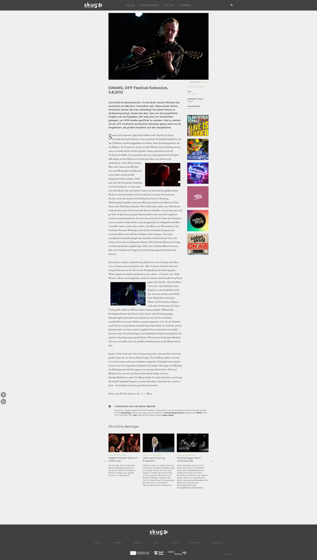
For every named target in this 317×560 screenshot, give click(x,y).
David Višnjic (192, 94)
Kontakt (174, 543)
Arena (143, 393)
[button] (232, 5)
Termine (185, 5)
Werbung (138, 543)
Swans (190, 109)
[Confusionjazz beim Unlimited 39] (158, 442)
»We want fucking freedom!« (119, 459)
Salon (156, 543)
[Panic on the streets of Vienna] (193, 442)
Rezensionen (149, 5)
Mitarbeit (118, 543)
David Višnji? (204, 82)
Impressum (194, 543)
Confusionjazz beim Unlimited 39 (155, 459)
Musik (130, 5)
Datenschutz (217, 543)
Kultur (169, 5)
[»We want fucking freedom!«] (124, 442)
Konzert (201, 87)
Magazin (98, 543)
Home (189, 87)
